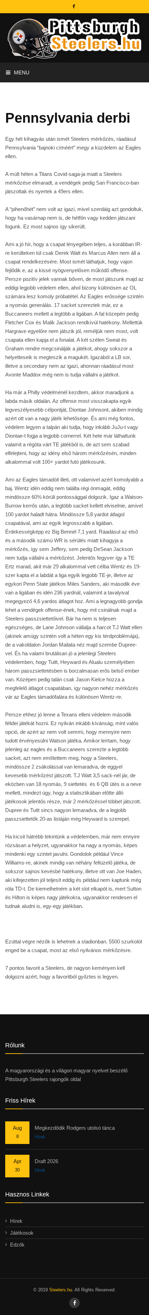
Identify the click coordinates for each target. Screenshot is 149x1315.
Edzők (17, 1245)
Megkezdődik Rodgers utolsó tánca (75, 1128)
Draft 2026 (46, 1161)
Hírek (40, 1136)
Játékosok (22, 1233)
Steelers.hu (60, 1289)
